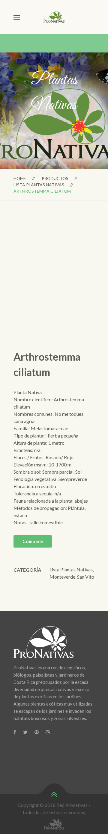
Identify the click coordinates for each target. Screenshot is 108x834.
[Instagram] (48, 732)
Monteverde (62, 577)
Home (20, 178)
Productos (55, 178)
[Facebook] (15, 732)
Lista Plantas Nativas (39, 184)
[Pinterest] (36, 732)
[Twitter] (25, 732)
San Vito (85, 577)
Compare (32, 541)
